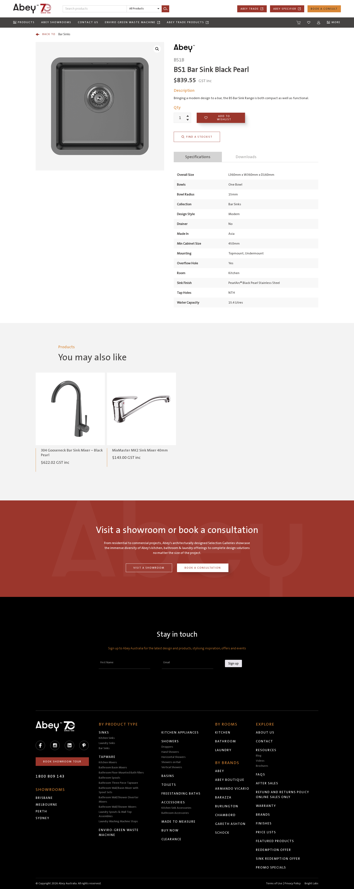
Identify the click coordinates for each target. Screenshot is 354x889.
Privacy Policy (293, 883)
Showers (170, 741)
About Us (265, 732)
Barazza (223, 797)
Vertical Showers (171, 767)
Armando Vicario (232, 788)
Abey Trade (250, 8)
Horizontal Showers (173, 757)
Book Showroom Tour (62, 761)
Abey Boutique (229, 780)
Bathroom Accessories (175, 813)
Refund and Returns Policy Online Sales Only (282, 794)
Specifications (197, 157)
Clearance (171, 839)
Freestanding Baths (181, 793)
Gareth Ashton (230, 824)
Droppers (167, 746)
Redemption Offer (273, 850)
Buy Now (170, 830)
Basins (167, 776)
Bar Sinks (56, 34)
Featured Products (275, 841)
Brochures (262, 766)
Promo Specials (271, 867)
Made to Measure (178, 821)
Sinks (104, 732)
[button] (157, 49)
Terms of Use (274, 883)
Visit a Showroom (149, 567)
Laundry (223, 750)
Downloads (246, 157)
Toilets (168, 785)
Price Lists (266, 832)
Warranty (266, 806)
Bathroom (225, 741)
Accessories (173, 802)
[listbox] (144, 9)
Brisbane (44, 798)
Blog (258, 755)
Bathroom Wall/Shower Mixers (117, 806)
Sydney (42, 818)
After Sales (267, 783)
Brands (263, 814)
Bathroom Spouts (109, 777)
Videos (260, 760)
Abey (219, 771)
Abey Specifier (284, 8)
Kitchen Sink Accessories (176, 808)
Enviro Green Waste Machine (130, 22)
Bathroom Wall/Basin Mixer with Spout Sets (118, 790)
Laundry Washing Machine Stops (118, 821)
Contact (264, 741)
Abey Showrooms (56, 22)
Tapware (107, 757)
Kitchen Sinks (107, 738)
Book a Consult (324, 8)
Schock (222, 833)
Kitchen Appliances (180, 732)
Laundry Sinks (107, 743)
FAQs (260, 774)
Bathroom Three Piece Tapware (118, 783)
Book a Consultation (203, 567)
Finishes (264, 823)
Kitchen (222, 732)
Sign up (233, 663)
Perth (41, 811)
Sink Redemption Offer (278, 859)
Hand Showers (170, 752)
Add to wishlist (224, 118)
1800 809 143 (50, 776)
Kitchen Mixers (108, 762)
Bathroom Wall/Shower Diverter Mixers (118, 799)
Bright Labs (311, 883)
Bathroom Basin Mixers (113, 767)
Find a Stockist (199, 136)
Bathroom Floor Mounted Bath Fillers (121, 772)
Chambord (225, 815)
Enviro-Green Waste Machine (119, 832)
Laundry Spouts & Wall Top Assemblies (115, 814)
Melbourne (46, 804)
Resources (266, 750)
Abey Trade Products (185, 22)
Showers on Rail (170, 762)
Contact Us (88, 22)
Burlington (226, 806)
